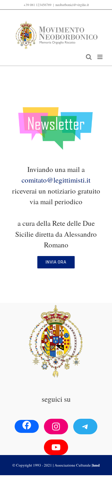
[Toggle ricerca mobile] (89, 57)
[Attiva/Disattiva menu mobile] (100, 57)
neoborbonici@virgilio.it (72, 4)
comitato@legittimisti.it (56, 180)
